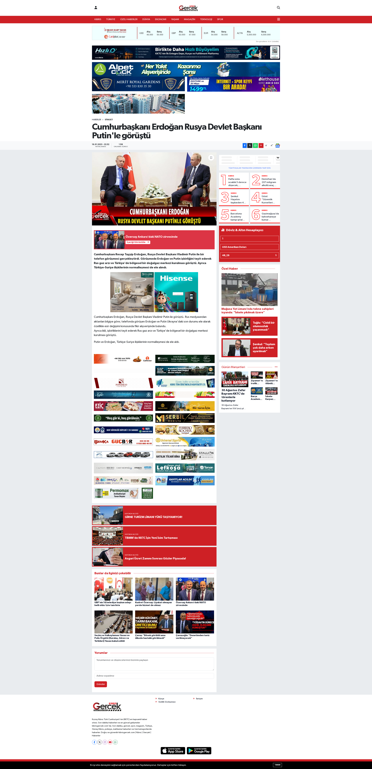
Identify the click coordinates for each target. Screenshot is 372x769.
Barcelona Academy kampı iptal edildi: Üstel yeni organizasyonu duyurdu (239, 217)
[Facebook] (94, 742)
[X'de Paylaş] (249, 145)
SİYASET (109, 120)
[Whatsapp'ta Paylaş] (255, 145)
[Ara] (278, 8)
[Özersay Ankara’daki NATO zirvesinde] (195, 589)
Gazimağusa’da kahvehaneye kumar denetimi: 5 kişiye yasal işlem (270, 217)
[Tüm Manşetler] (276, 367)
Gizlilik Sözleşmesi (167, 702)
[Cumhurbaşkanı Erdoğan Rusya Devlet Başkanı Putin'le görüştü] (154, 188)
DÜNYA (146, 19)
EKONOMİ (160, 19)
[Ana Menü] (278, 19)
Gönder (100, 684)
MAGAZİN (189, 19)
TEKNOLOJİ (206, 19)
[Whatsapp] (115, 742)
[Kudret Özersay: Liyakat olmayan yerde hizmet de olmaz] (154, 589)
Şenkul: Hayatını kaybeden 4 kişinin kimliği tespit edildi (238, 199)
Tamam (277, 765)
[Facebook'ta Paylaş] (245, 145)
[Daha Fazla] (261, 145)
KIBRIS (97, 19)
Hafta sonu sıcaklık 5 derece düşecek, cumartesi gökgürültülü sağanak (237, 182)
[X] (99, 742)
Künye (161, 699)
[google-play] (199, 750)
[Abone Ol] (277, 146)
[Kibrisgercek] (188, 8)
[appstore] (173, 750)
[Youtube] (110, 742)
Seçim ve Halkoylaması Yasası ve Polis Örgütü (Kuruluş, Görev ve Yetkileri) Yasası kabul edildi (112, 638)
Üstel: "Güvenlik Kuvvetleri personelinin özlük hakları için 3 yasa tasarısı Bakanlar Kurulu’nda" (268, 199)
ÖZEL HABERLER (128, 19)
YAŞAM (175, 19)
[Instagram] (104, 742)
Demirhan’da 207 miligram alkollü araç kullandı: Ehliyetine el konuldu (269, 182)
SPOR (220, 19)
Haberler (96, 120)
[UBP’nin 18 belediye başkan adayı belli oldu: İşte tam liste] (113, 589)
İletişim (199, 699)
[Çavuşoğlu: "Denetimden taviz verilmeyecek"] (195, 622)
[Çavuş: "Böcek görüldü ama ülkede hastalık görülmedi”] (154, 622)
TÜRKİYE (110, 19)
